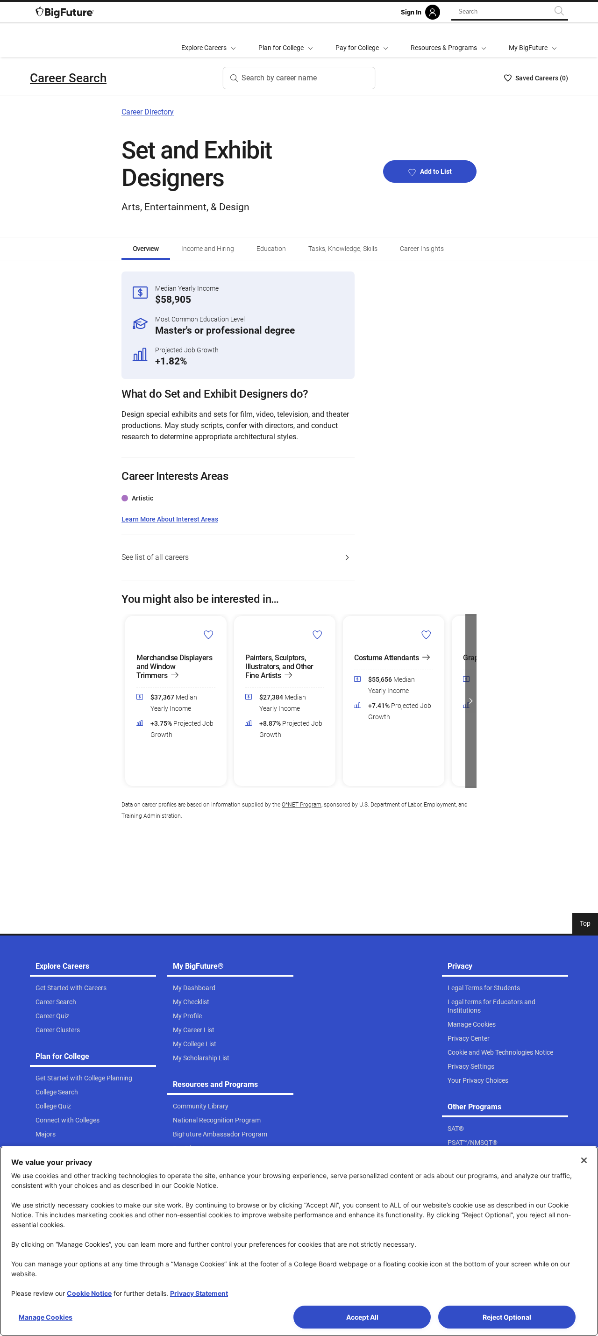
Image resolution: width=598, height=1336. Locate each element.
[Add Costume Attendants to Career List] (426, 634)
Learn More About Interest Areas (169, 519)
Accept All (362, 1317)
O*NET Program (301, 804)
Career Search (68, 78)
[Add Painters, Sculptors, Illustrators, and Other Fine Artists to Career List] (317, 634)
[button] (127, 701)
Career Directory (147, 111)
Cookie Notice (89, 1293)
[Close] (584, 1160)
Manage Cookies (45, 1317)
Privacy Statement (199, 1293)
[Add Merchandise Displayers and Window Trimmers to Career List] (208, 634)
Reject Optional (507, 1317)
